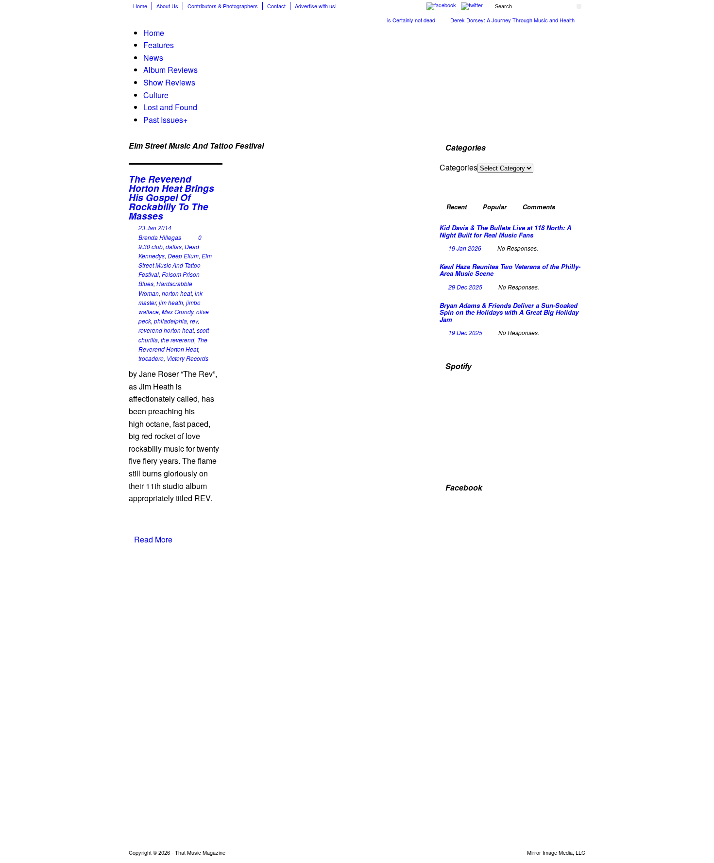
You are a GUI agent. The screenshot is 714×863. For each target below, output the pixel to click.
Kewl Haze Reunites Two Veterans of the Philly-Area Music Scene (510, 270)
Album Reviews (170, 69)
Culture (156, 95)
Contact (276, 6)
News (153, 57)
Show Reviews (169, 82)
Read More (153, 539)
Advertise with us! (316, 6)
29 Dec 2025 (465, 287)
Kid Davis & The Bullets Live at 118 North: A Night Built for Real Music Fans (505, 231)
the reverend (177, 340)
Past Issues (165, 119)
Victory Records (187, 358)
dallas (174, 246)
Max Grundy (177, 311)
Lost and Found (170, 107)
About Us (167, 6)
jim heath (171, 302)
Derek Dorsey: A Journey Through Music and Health (504, 20)
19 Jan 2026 (464, 248)
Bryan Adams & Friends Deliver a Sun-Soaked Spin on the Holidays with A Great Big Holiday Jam (509, 312)
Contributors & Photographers (222, 6)
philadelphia (170, 321)
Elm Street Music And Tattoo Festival (175, 265)
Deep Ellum (183, 256)
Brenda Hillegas (159, 237)
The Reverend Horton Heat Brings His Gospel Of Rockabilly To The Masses (171, 197)
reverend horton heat (166, 330)
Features (158, 45)
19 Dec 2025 (465, 332)
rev (194, 321)
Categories (458, 167)
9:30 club (150, 246)
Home (140, 6)
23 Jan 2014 (154, 227)
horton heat (177, 293)
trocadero (151, 358)
